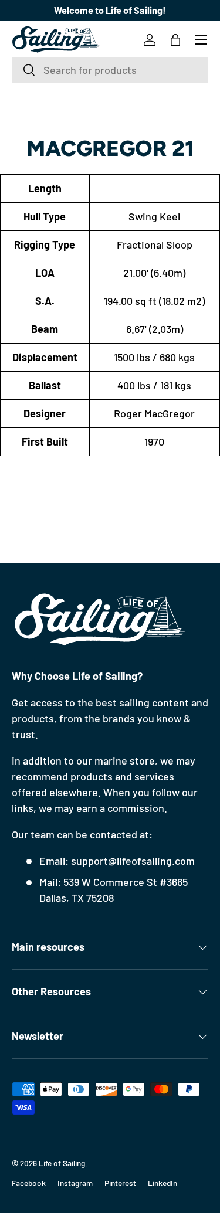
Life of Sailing (62, 1163)
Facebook (29, 1183)
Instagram (75, 1183)
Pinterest (120, 1183)
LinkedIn (162, 1183)
